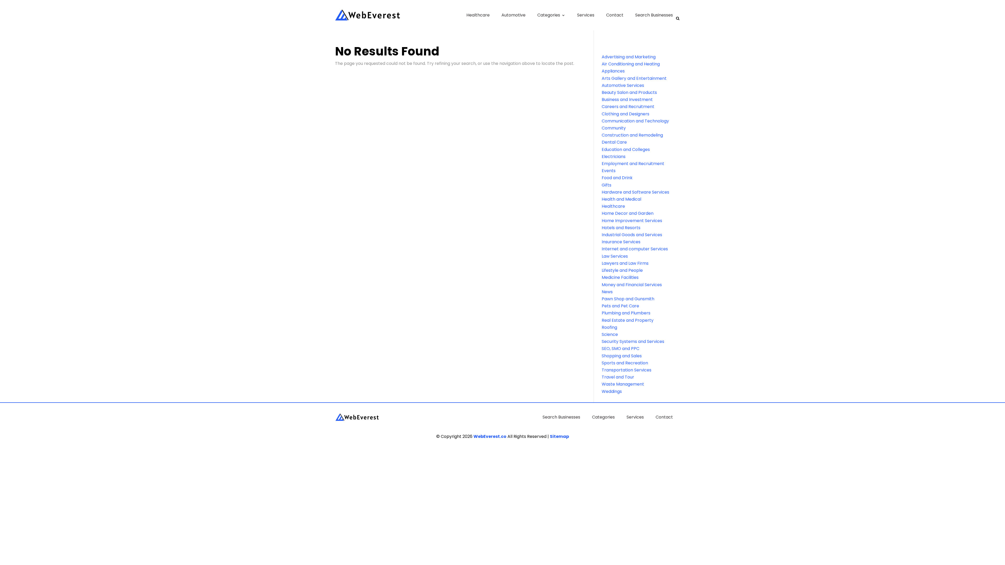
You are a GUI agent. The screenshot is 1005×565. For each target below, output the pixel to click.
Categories (548, 15)
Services (585, 15)
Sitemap (559, 436)
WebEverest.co (489, 436)
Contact (614, 15)
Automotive (513, 15)
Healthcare (478, 15)
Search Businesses (654, 15)
